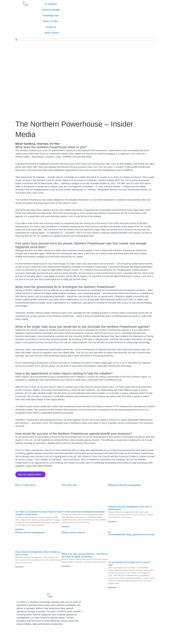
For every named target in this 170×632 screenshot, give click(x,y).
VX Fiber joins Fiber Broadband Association (83, 512)
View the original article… (30, 474)
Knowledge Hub (50, 15)
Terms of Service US (96, 604)
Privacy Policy (93, 594)
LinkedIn (90, 610)
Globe (65, 3)
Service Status (93, 613)
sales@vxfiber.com (95, 607)
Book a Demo (51, 32)
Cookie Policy (93, 597)
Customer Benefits (50, 10)
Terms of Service (94, 600)
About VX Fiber (50, 21)
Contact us (50, 27)
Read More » (19, 529)
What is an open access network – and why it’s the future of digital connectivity (85, 555)
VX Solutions (50, 4)
